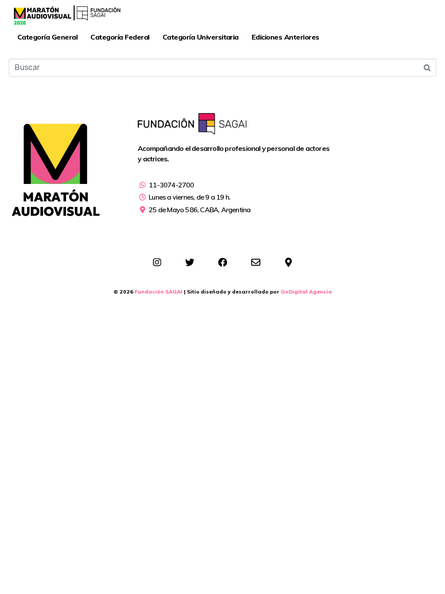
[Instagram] (156, 262)
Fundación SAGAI (159, 291)
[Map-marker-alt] (288, 262)
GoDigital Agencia (306, 291)
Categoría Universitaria (201, 37)
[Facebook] (222, 262)
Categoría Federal (119, 37)
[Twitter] (189, 262)
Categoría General (47, 37)
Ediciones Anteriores (285, 37)
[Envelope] (255, 262)
